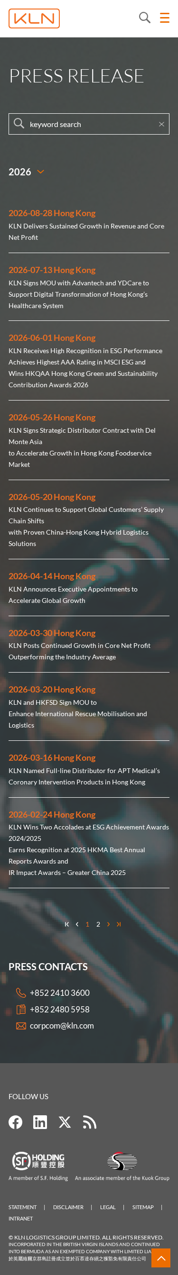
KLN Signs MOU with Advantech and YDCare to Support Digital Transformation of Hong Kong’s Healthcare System (79, 294)
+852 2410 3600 (60, 993)
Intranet (21, 1218)
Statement (23, 1207)
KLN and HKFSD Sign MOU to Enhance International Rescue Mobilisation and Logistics (78, 713)
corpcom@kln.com (62, 1025)
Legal (108, 1207)
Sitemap (143, 1207)
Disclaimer (68, 1207)
